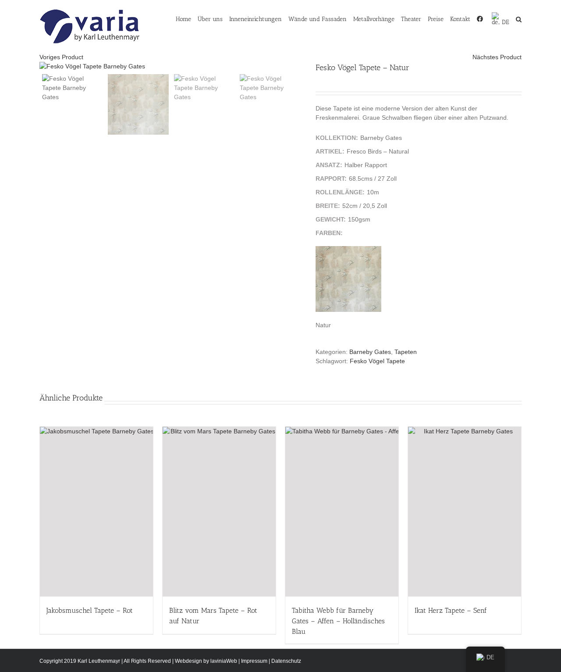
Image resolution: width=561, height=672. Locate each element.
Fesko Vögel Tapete (377, 361)
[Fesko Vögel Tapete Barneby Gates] (170, 66)
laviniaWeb (223, 661)
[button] (519, 18)
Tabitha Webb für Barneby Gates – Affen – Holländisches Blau (338, 621)
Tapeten (405, 351)
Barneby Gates (370, 351)
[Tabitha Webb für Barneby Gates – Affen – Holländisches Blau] (341, 512)
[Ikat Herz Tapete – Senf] (464, 512)
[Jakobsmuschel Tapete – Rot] (96, 512)
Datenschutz (286, 661)
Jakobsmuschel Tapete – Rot (89, 610)
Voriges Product (61, 57)
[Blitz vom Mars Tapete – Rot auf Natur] (219, 512)
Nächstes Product (497, 57)
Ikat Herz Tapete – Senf (451, 610)
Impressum (254, 661)
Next (296, 67)
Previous (46, 67)
